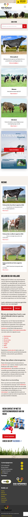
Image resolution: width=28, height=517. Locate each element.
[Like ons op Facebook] (22, 463)
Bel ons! (17, 308)
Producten (4, 494)
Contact (3, 502)
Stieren (3, 492)
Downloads (4, 500)
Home (2, 491)
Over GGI (3, 498)
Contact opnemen (9, 436)
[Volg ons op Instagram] (22, 469)
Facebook (16, 441)
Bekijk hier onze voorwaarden (6, 515)
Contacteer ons (7, 308)
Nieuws (3, 496)
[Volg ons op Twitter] (22, 466)
